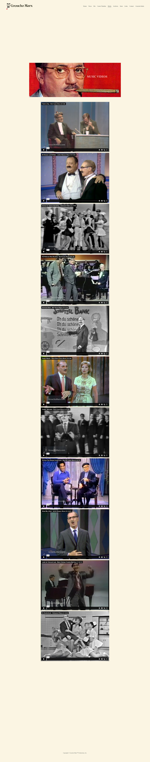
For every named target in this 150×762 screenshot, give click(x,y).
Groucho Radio (140, 6)
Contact (131, 6)
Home (85, 6)
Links (126, 6)
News (90, 6)
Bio (94, 6)
